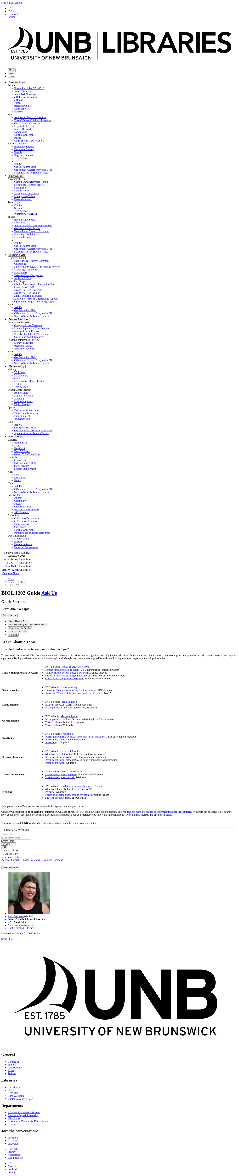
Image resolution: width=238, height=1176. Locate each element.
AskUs (11, 76)
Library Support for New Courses (31, 328)
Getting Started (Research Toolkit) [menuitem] (31, 181)
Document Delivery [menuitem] (24, 149)
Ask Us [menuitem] (18, 164)
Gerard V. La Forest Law (21, 1098)
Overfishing (67, 733)
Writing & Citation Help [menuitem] (26, 193)
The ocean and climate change (60, 675)
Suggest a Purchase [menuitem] (24, 155)
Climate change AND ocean (75, 666)
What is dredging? (54, 789)
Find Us (12, 1064)
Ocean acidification (70, 751)
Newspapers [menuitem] (20, 132)
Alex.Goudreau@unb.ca (20, 925)
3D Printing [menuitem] (20, 372)
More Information (10, 867)
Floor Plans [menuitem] (20, 222)
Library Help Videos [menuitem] (24, 196)
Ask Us (12, 11)
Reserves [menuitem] (18, 111)
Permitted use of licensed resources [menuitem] (32, 532)
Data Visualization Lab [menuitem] (26, 410)
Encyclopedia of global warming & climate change (71, 690)
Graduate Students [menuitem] (23, 506)
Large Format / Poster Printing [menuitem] (29, 381)
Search (11, 17)
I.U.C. (10, 562)
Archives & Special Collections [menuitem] (30, 117)
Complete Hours (10, 573)
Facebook (13, 1137)
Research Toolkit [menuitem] (23, 345)
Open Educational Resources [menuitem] (29, 337)
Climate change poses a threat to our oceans (67, 672)
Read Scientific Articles (20, 628)
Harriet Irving (10, 559)
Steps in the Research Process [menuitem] (29, 184)
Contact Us (13, 1061)
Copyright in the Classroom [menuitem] (28, 325)
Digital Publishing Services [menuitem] (28, 295)
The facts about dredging (57, 797)
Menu (11, 70)
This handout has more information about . (155, 811)
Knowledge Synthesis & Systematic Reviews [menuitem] (37, 266)
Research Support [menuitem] (23, 199)
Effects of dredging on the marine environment (68, 794)
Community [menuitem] (20, 500)
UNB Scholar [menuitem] (21, 108)
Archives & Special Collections (24, 1112)
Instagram (13, 1143)
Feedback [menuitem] (13, 1169)
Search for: (6, 834)
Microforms (14, 1118)
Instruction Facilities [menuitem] (24, 234)
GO (4, 847)
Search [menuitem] (11, 1172)
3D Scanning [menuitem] (21, 375)
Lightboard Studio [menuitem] (23, 395)
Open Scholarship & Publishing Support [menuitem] (34, 301)
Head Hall (10, 566)
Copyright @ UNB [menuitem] (24, 287)
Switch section (9, 615)
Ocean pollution (53, 719)
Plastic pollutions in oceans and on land (65, 707)
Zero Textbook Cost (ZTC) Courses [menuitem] (32, 334)
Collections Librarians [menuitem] (25, 521)
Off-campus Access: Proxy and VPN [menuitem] (33, 169)
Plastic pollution (69, 701)
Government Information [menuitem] (27, 123)
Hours (12, 73)
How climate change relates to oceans (64, 678)
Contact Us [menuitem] (20, 460)
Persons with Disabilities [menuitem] (26, 509)
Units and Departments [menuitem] (26, 547)
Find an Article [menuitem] (21, 190)
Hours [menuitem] (17, 480)
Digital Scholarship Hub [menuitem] (26, 413)
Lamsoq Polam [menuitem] (22, 237)
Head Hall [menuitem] (19, 448)
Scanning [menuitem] (19, 208)
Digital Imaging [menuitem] (22, 404)
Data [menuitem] (17, 255)
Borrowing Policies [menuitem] (24, 146)
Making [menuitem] (16, 366)
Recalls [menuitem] (18, 152)
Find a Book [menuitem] (20, 187)
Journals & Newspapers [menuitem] (26, 94)
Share (4, 939)
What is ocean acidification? (59, 754)
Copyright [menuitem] (13, 1149)
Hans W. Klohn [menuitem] (22, 451)
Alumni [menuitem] (18, 497)
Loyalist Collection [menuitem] (24, 126)
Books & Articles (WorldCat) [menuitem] (29, 88)
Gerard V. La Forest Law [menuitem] (27, 454)
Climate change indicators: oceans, (63, 669)
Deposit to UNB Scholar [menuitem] (27, 292)
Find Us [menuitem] (18, 474)
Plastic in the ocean (54, 704)
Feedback (13, 14)
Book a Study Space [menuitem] (24, 219)
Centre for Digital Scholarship (23, 1115)
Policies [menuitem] (18, 541)
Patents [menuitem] (18, 137)
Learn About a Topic (18, 621)
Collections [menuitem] (20, 263)
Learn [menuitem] (16, 176)
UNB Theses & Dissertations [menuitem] (29, 140)
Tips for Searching (31, 860)
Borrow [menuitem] (17, 82)
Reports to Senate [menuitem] (23, 544)
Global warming (69, 687)
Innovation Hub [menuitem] (22, 418)
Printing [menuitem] (18, 205)
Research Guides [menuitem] (23, 105)
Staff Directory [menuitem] (21, 465)
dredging (99, 786)
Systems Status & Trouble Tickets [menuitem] (31, 172)
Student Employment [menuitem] (25, 468)
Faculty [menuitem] (18, 503)
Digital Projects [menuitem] (22, 524)
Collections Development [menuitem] (27, 518)
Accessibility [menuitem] (14, 1154)
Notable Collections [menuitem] (24, 134)
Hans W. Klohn (10, 569)
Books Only (11, 853)
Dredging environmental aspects (77, 786)
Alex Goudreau (16, 916)
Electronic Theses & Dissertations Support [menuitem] (35, 298)
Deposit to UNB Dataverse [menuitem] (28, 290)
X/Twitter (13, 1140)
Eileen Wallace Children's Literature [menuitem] (32, 120)
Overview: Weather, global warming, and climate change (74, 693)
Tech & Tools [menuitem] (21, 158)
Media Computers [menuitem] (23, 401)
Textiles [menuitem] (18, 384)
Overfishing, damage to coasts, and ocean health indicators (75, 736)
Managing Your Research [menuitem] (27, 269)
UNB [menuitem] (10, 1163)
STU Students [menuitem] (21, 512)
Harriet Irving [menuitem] (21, 442)
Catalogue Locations (52, 860)
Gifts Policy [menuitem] (20, 527)
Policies (12, 1073)
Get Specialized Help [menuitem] (25, 166)
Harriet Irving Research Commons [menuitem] (31, 231)
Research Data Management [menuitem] (28, 275)
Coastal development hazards (60, 777)
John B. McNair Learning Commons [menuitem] (33, 225)
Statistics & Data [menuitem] (22, 278)
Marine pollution (69, 716)
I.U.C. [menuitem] (17, 445)
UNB (10, 8)
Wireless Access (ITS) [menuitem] (25, 213)
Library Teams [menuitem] (21, 538)
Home (11, 579)
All (16, 850)
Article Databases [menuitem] (23, 91)
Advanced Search (10, 860)
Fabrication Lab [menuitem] (22, 416)
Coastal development (71, 771)
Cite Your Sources (17, 631)
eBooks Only (12, 857)
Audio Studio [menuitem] (21, 392)
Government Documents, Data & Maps (28, 1121)
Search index (8, 840)
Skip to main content (11, 2)
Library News (15, 1067)
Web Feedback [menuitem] (15, 1157)
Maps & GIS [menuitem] (20, 272)
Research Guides (16, 582)
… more (12, 1124)
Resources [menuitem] (18, 319)
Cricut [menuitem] (17, 378)
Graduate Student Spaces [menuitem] (27, 228)
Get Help (13, 635)
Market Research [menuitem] (23, 129)
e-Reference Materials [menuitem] (25, 97)
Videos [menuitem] (17, 102)
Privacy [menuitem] (12, 1151)
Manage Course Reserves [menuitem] (27, 331)
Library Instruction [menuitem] (23, 342)
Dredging (50, 792)
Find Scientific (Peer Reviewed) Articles (27, 624)
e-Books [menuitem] (18, 100)
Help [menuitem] (15, 436)
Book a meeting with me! (21, 928)
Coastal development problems (60, 774)
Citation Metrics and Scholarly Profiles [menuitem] (34, 284)
